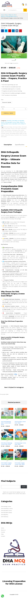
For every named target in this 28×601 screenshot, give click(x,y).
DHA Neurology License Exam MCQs (20, 443)
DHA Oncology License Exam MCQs (20, 422)
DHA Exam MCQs (8, 127)
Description (8, 144)
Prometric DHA (18, 135)
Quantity (3, 106)
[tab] (7, 145)
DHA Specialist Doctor (6, 510)
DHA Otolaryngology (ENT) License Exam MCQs (6, 423)
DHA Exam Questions (6, 130)
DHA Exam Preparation (20, 128)
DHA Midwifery (4, 514)
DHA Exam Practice (10, 128)
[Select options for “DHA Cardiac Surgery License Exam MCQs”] (19, 460)
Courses (3, 532)
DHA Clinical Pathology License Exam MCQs (6, 443)
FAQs (2, 534)
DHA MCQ (9, 120)
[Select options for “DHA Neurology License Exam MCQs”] (19, 440)
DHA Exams (14, 130)
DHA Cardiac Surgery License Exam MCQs (20, 463)
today (15, 374)
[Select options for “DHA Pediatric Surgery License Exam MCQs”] (5, 460)
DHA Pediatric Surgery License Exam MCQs (6, 463)
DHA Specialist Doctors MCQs (12, 122)
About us (3, 530)
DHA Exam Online (17, 127)
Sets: (2, 99)
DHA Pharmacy (4, 516)
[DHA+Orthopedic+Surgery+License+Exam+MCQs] (6, 30)
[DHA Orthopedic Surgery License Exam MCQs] (2, 30)
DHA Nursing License (6, 506)
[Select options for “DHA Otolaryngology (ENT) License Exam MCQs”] (5, 419)
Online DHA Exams (9, 135)
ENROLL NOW (8, 113)
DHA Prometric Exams (18, 131)
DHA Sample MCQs (14, 133)
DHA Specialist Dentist (6, 512)
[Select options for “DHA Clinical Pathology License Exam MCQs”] (5, 440)
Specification (19, 144)
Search (25, 10)
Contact (3, 536)
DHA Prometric (8, 131)
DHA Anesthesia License (7, 508)
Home (2, 528)
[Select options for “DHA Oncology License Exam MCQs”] (19, 419)
